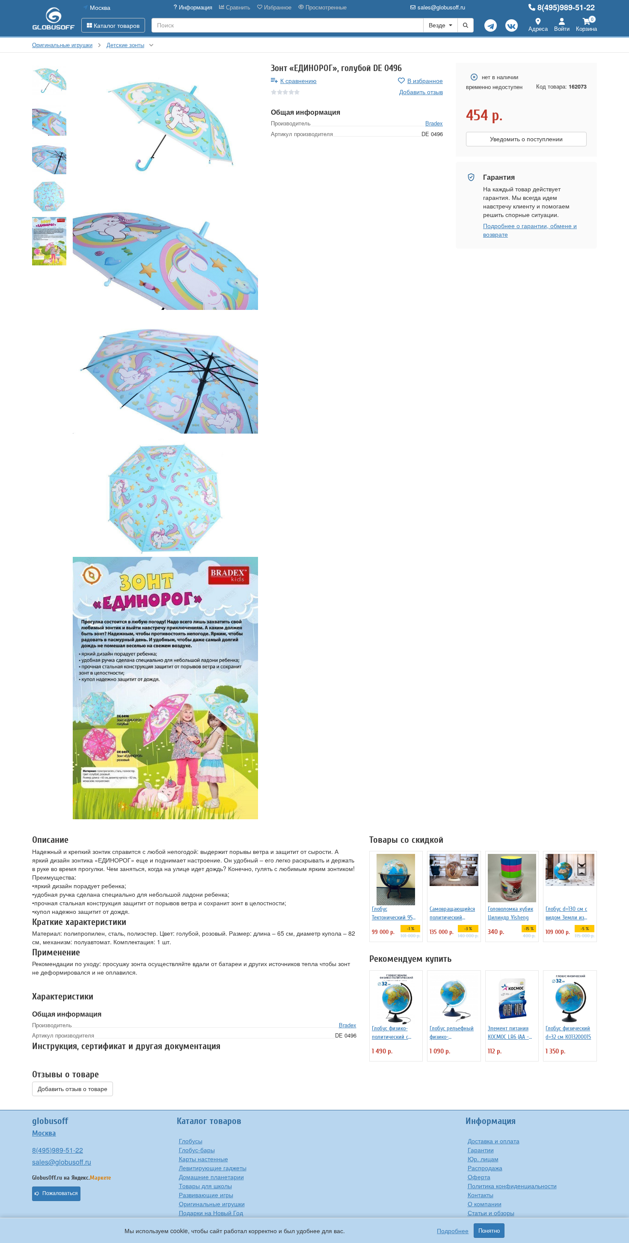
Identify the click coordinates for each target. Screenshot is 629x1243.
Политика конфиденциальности (512, 1185)
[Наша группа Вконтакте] (511, 25)
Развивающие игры (206, 1194)
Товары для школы (205, 1185)
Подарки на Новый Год (211, 1212)
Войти (562, 28)
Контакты (480, 1194)
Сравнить (237, 7)
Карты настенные (203, 1158)
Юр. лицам (483, 1158)
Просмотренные (325, 7)
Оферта (479, 1176)
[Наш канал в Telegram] (490, 25)
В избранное (425, 80)
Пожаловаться (60, 1193)
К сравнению (298, 80)
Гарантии (481, 1149)
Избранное (276, 7)
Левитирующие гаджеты (212, 1167)
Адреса (538, 28)
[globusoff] (53, 18)
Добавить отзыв (421, 91)
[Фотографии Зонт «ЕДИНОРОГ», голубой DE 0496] (165, 124)
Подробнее (453, 1230)
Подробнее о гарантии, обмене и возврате (530, 229)
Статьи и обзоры (491, 1212)
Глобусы (190, 1140)
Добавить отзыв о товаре (72, 1088)
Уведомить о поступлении (526, 139)
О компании (484, 1203)
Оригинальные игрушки (212, 1203)
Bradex (434, 123)
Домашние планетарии (211, 1176)
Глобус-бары (197, 1149)
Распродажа (485, 1167)
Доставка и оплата (493, 1140)
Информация (194, 7)
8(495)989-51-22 (566, 7)
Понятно (489, 1230)
